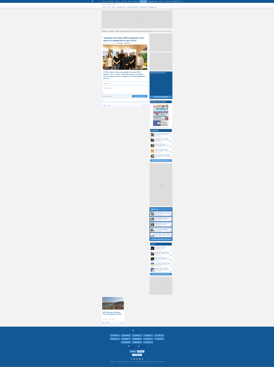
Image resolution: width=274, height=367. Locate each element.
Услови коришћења (107, 96)
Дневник (121, 43)
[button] (173, 1)
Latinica (133, 351)
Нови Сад (136, 1)
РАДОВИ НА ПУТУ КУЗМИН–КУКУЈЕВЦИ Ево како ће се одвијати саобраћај (161, 140)
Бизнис (117, 1)
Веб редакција (137, 361)
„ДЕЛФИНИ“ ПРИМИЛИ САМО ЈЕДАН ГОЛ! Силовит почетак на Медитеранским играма (161, 253)
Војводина (143, 1)
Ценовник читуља (126, 361)
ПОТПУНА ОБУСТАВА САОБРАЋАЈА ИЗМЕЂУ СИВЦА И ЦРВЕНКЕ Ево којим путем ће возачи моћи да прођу (161, 145)
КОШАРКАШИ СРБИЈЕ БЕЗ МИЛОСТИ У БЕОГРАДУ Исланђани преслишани (161, 259)
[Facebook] (131, 359)
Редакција (143, 361)
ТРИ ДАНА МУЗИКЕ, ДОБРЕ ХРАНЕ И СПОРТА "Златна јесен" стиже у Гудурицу (161, 151)
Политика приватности (159, 361)
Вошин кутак (153, 7)
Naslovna (137, 354)
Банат (104, 4)
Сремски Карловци (132, 7)
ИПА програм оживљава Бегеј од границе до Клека (113, 310)
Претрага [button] (181, 1)
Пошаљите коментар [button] (140, 96)
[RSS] (142, 359)
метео (104, 7)
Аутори (132, 361)
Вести (104, 1)
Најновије (110, 1)
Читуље (148, 342)
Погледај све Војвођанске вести (161, 160)
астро (113, 7)
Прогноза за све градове (161, 97)
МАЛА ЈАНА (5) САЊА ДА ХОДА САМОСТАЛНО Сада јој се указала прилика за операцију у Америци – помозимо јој (161, 235)
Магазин (168, 1)
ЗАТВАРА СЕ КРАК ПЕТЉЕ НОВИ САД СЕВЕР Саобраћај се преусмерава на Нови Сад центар (161, 224)
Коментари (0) (127, 43)
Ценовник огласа (119, 361)
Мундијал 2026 (121, 7)
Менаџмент (112, 361)
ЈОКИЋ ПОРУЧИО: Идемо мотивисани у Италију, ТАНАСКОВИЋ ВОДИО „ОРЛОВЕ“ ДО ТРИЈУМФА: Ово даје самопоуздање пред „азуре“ (161, 248)
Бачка (109, 4)
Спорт (129, 1)
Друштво (123, 1)
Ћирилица (140, 351)
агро (108, 7)
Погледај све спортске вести (161, 274)
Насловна (104, 31)
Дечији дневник (137, 342)
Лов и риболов (126, 342)
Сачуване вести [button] (179, 1)
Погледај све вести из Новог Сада (161, 239)
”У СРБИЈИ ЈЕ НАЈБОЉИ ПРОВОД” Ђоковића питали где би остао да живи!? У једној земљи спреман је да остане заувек (161, 264)
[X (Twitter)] (137, 359)
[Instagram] (134, 359)
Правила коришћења (150, 361)
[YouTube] (140, 359)
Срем (114, 4)
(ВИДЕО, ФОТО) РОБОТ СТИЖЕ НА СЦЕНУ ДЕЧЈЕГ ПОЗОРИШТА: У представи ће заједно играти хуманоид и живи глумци (161, 156)
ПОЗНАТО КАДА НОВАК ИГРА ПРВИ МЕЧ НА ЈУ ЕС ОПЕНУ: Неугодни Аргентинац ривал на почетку (161, 270)
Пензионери (143, 7)
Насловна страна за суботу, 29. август (161, 115)
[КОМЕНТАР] (108, 106)
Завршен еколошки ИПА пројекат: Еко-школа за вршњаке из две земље (134, 31)
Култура (161, 1)
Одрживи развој (152, 1)
